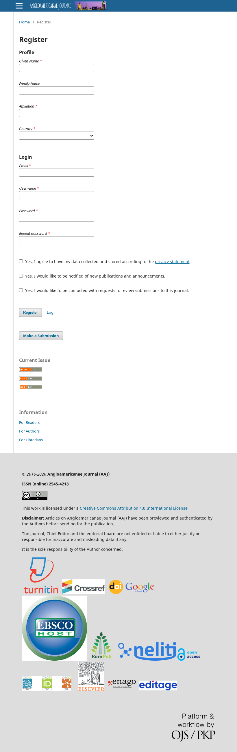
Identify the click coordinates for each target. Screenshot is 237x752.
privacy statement (172, 261)
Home (24, 22)
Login (52, 312)
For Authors (29, 431)
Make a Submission (41, 335)
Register (30, 312)
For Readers (29, 422)
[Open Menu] (19, 6)
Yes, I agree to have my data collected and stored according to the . (107, 261)
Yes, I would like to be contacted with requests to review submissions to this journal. (106, 290)
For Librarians (31, 439)
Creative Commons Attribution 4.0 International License (134, 508)
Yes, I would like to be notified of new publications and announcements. (94, 276)
